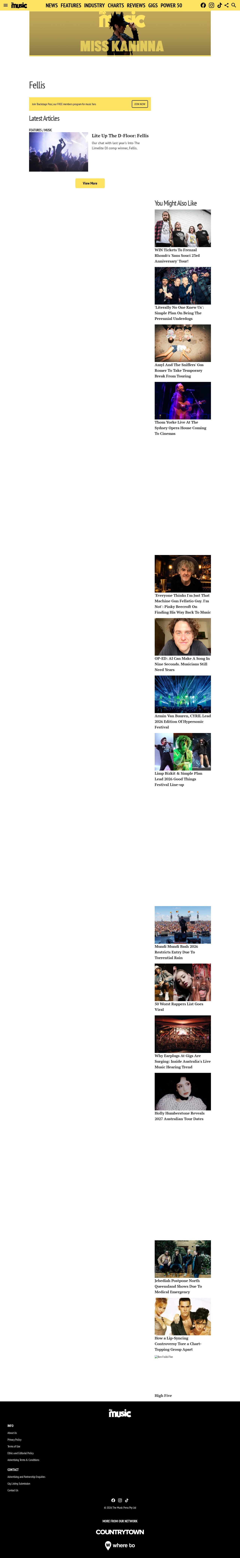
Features (71, 5)
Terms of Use (14, 1446)
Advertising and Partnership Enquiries (26, 1476)
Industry (94, 5)
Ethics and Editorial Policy (21, 1453)
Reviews (136, 5)
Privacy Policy (14, 1439)
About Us (12, 1432)
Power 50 (171, 5)
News (52, 5)
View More (90, 183)
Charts (116, 5)
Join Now (139, 104)
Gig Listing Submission (19, 1483)
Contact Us (13, 1490)
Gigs (153, 5)
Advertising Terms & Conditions (23, 1459)
